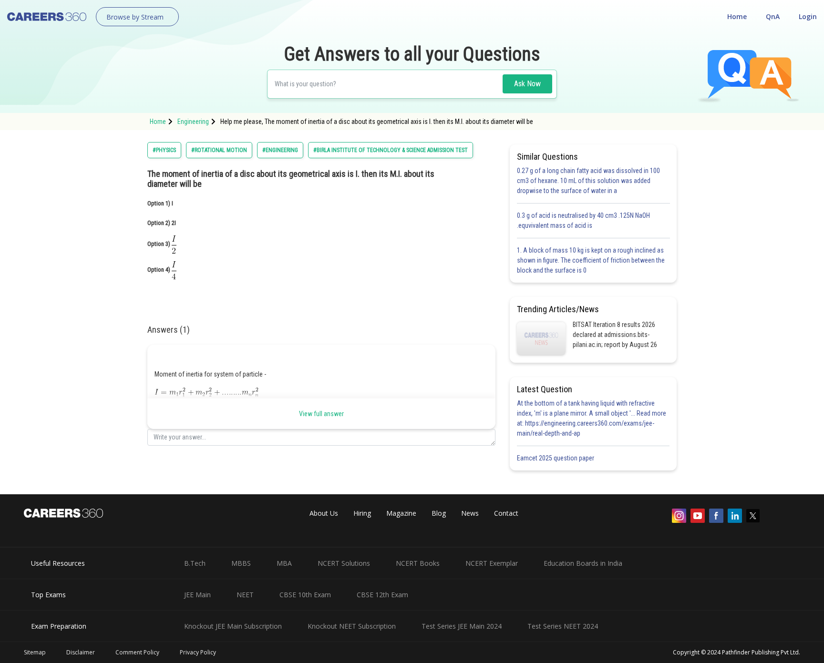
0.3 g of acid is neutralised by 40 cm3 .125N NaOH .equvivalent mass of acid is (583, 220)
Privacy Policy (198, 652)
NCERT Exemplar (491, 563)
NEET (245, 594)
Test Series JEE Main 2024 (462, 626)
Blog (439, 513)
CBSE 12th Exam (382, 594)
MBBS (241, 563)
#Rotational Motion (219, 150)
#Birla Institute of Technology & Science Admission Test (390, 150)
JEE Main (197, 594)
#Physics (164, 150)
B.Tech (195, 563)
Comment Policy (137, 652)
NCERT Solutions (344, 563)
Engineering (193, 121)
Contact (506, 513)
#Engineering (280, 150)
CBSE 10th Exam (305, 594)
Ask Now (527, 83)
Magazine (401, 513)
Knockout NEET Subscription (352, 626)
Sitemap (35, 652)
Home (737, 16)
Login (808, 16)
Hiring (362, 513)
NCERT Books (418, 563)
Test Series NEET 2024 (562, 626)
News (470, 513)
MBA (284, 563)
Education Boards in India (583, 563)
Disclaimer (80, 652)
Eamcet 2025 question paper (556, 458)
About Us (323, 513)
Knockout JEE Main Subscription (233, 626)
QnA (773, 16)
